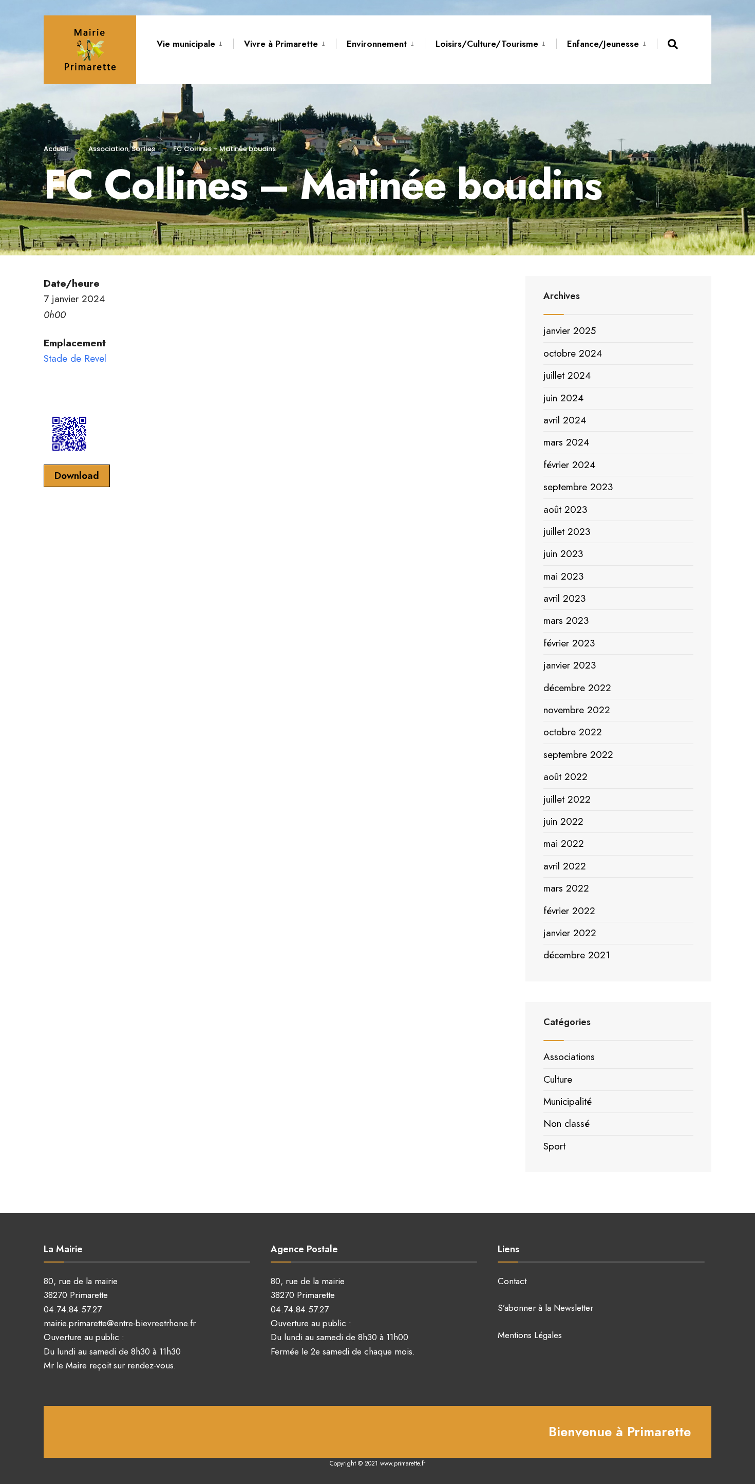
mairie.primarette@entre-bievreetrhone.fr (120, 1323)
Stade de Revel (75, 358)
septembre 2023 (578, 487)
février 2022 (569, 911)
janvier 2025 (569, 331)
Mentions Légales (530, 1335)
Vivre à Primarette (281, 44)
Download (76, 476)
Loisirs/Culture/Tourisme (487, 44)
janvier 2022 (569, 933)
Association (108, 149)
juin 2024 (563, 398)
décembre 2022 (577, 688)
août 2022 (565, 777)
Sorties (143, 149)
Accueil (56, 149)
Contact (512, 1281)
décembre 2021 (576, 955)
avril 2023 (564, 598)
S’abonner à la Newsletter (545, 1308)
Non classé (566, 1123)
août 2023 (565, 509)
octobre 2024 (572, 353)
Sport (554, 1146)
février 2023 (569, 643)
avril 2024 (564, 420)
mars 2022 (566, 888)
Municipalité (567, 1101)
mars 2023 (566, 620)
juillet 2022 (567, 799)
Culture (557, 1079)
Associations (569, 1057)
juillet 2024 (567, 375)
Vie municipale (186, 44)
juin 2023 (563, 554)
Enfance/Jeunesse (603, 44)
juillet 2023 (566, 532)
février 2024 (569, 465)
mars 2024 (566, 442)
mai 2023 (563, 576)
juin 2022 (563, 821)
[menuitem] (195, 42)
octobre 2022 (572, 732)
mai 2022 (563, 843)
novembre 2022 (576, 710)
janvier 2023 (569, 665)
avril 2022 (564, 866)
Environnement (377, 44)
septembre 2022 (578, 755)
